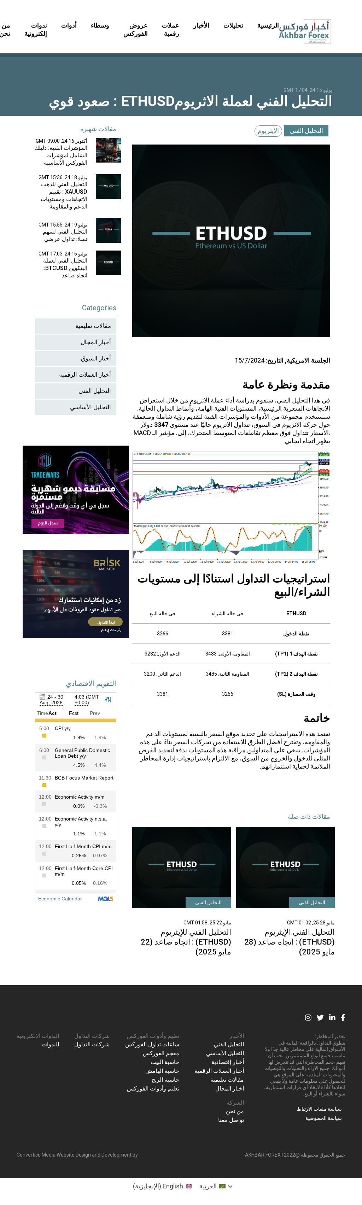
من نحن (235, 1111)
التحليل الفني (306, 130)
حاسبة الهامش (162, 1071)
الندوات (50, 1044)
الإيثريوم (268, 130)
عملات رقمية (170, 29)
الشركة (235, 1102)
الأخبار (201, 25)
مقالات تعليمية (93, 325)
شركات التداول (92, 1036)
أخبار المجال (96, 342)
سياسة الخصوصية (323, 1118)
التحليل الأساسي (90, 407)
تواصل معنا (231, 1120)
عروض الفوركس (135, 29)
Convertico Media (36, 1155)
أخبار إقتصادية (227, 1062)
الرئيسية (268, 25)
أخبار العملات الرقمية (85, 374)
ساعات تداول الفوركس (152, 1044)
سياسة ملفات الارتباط (319, 1109)
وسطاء (100, 25)
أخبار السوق (96, 358)
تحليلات (233, 25)
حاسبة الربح (165, 1079)
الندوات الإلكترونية (38, 1036)
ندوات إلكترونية (35, 29)
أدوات (69, 25)
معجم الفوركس (161, 1053)
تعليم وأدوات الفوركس (153, 1036)
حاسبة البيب (165, 1062)
